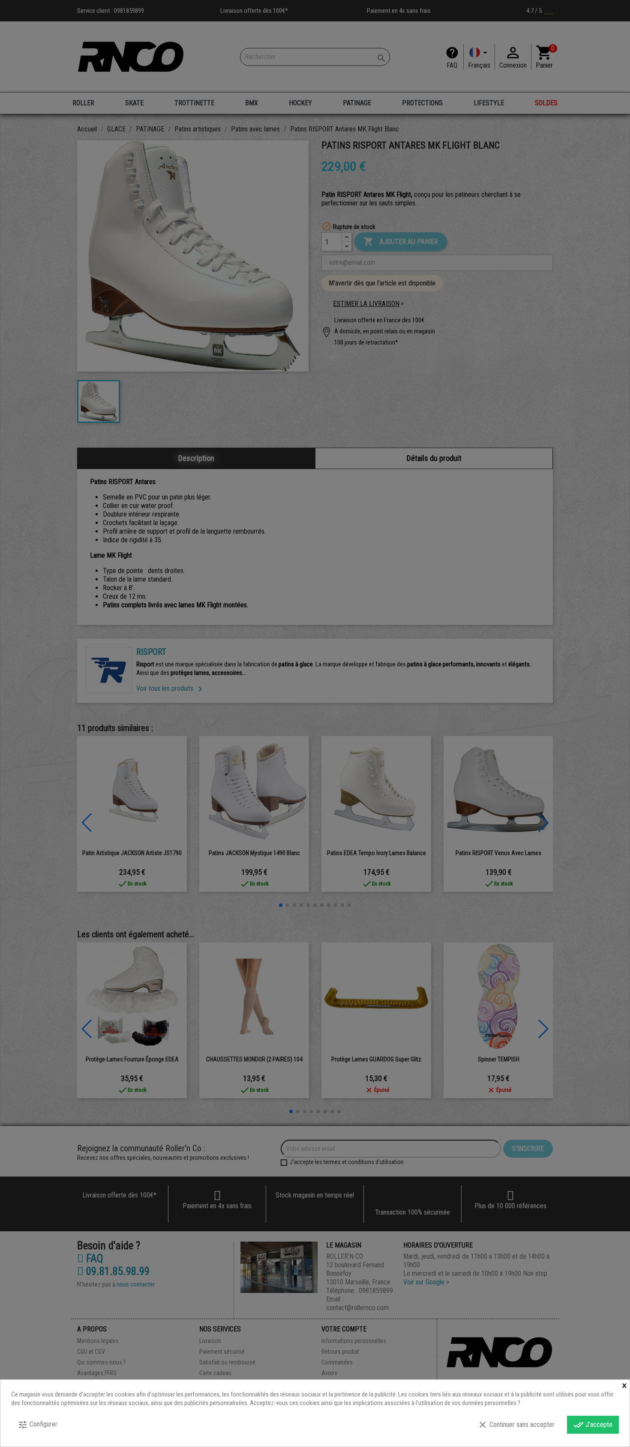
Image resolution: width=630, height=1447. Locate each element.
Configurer (37, 1425)
